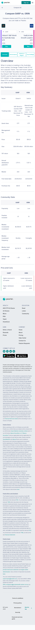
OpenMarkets (6, 439)
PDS (17, 500)
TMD (8, 502)
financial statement (10, 534)
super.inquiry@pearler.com (10, 578)
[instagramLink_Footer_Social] (7, 351)
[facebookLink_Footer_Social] (4, 351)
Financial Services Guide (11, 418)
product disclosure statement (10, 569)
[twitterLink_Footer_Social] (11, 351)
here (18, 489)
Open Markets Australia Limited (19, 431)
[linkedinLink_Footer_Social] (14, 351)
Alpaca (14, 439)
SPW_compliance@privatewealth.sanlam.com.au (15, 584)
